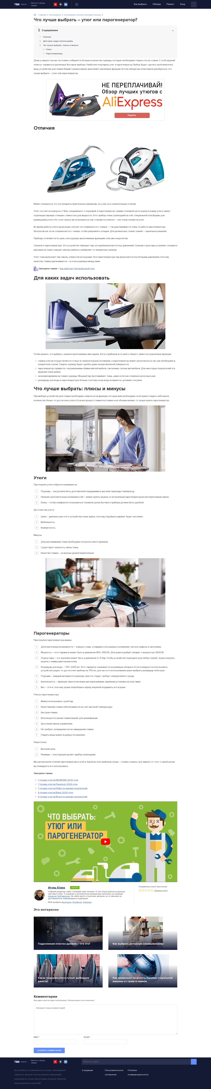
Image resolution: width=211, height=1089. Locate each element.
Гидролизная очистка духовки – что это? (64, 943)
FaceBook (77, 902)
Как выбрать (140, 4)
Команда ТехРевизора (59, 896)
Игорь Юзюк (56, 887)
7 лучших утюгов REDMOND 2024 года (58, 780)
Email (87, 1037)
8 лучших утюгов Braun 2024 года (55, 792)
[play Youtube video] (105, 841)
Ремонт (170, 4)
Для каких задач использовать (58, 41)
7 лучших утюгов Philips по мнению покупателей (62, 788)
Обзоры (157, 4)
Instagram (87, 902)
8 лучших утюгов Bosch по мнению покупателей (62, 796)
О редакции (87, 1070)
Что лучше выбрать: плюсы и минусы (60, 45)
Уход (182, 4)
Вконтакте (66, 902)
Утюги (49, 49)
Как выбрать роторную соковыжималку (138, 943)
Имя (36, 1037)
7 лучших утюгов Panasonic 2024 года (57, 784)
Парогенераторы (54, 53)
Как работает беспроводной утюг (77, 268)
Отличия (47, 37)
